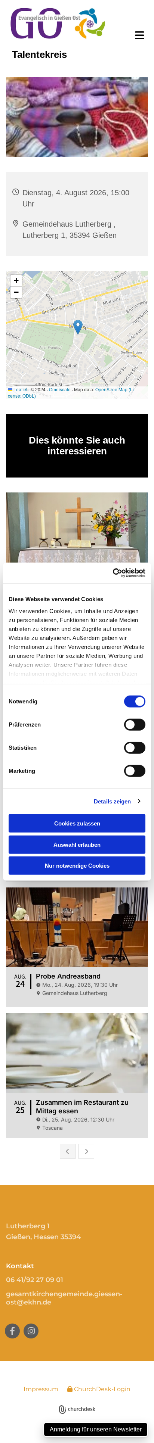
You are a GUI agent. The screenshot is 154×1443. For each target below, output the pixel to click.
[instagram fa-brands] (31, 1331)
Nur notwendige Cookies (77, 865)
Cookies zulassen (77, 823)
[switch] (134, 725)
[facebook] (12, 1331)
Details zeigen (112, 801)
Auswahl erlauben (77, 844)
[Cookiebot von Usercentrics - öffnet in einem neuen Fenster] (112, 573)
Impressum (41, 1389)
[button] (134, 35)
